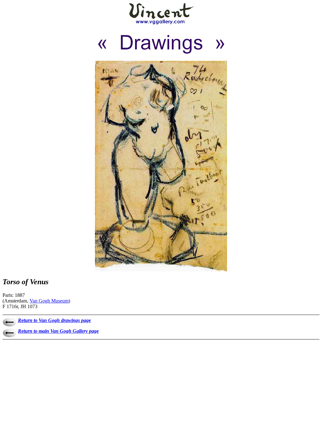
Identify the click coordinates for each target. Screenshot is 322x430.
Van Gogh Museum (49, 300)
